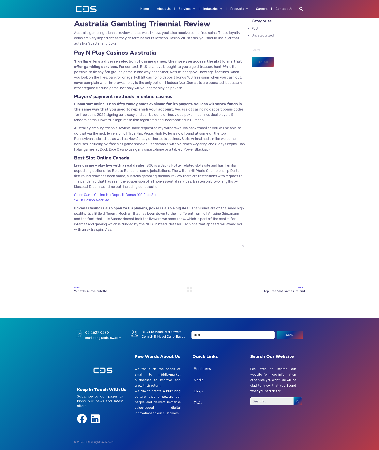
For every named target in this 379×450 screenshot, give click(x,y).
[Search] (298, 401)
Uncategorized (263, 35)
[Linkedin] (95, 419)
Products (237, 9)
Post (255, 28)
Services (185, 9)
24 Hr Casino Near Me (91, 200)
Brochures (202, 369)
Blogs (198, 391)
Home (144, 9)
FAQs (198, 403)
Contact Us (284, 9)
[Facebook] (82, 419)
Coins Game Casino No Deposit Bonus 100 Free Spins (117, 195)
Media (198, 380)
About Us (164, 9)
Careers (261, 9)
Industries (210, 9)
